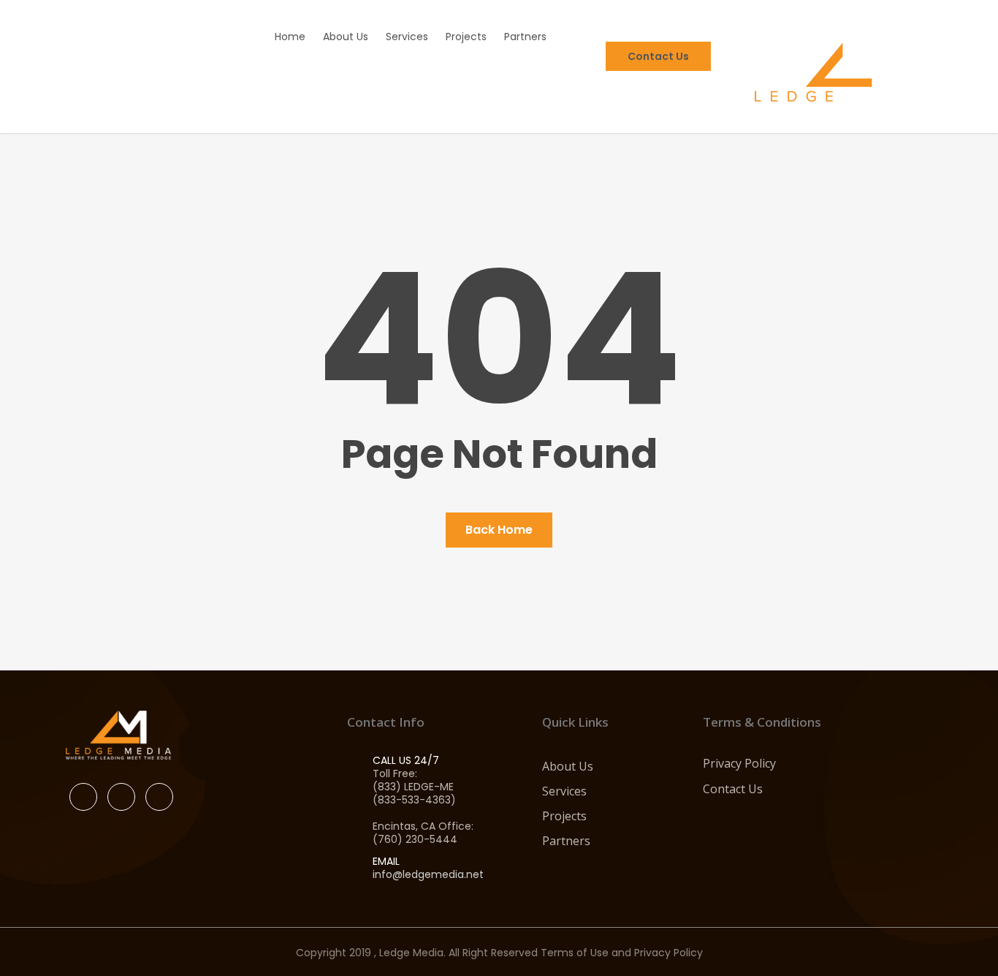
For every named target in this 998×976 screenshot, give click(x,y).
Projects (564, 816)
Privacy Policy (739, 763)
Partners (566, 841)
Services (564, 791)
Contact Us (733, 789)
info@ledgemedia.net (428, 874)
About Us (567, 766)
